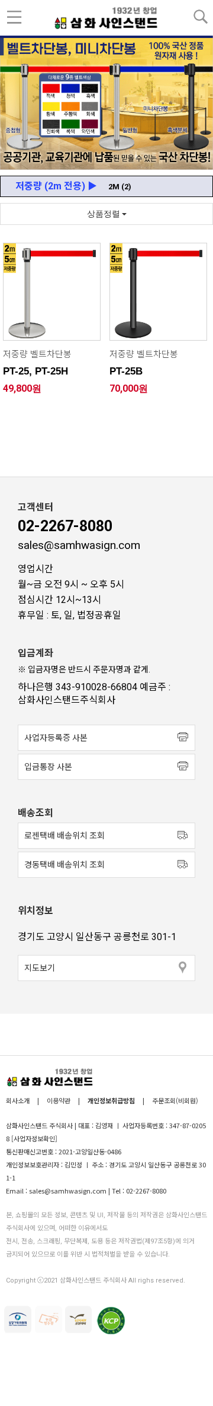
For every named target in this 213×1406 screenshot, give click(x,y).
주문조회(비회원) (175, 1100)
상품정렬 (104, 213)
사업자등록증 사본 (56, 737)
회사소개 (18, 1100)
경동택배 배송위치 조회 (64, 864)
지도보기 (39, 968)
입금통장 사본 (48, 767)
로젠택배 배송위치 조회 (64, 835)
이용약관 (58, 1100)
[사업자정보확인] (34, 1138)
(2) (119, 186)
